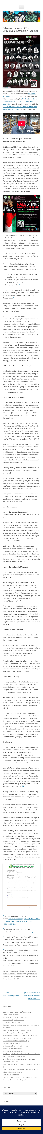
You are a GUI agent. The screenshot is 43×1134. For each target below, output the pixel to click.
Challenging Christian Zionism (12, 1022)
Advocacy (22, 971)
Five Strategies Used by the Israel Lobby (16, 1017)
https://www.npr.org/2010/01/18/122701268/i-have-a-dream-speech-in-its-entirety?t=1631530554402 (21, 921)
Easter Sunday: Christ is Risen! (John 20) (15, 1033)
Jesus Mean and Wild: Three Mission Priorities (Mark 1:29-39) (31, 996)
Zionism (19, 974)
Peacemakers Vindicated (11, 1075)
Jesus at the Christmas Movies (12, 1049)
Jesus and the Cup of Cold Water (13, 1020)
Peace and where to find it (11, 1043)
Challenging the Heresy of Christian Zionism (17, 1038)
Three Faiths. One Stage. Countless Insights (17, 1030)
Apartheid (29, 971)
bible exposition (8, 976)
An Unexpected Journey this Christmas (15, 1046)
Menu (21, 7)
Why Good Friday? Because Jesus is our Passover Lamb (20, 1035)
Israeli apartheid (19, 976)
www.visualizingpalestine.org (22, 932)
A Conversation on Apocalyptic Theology (16, 1041)
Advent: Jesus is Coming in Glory (13, 1051)
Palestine (13, 974)
